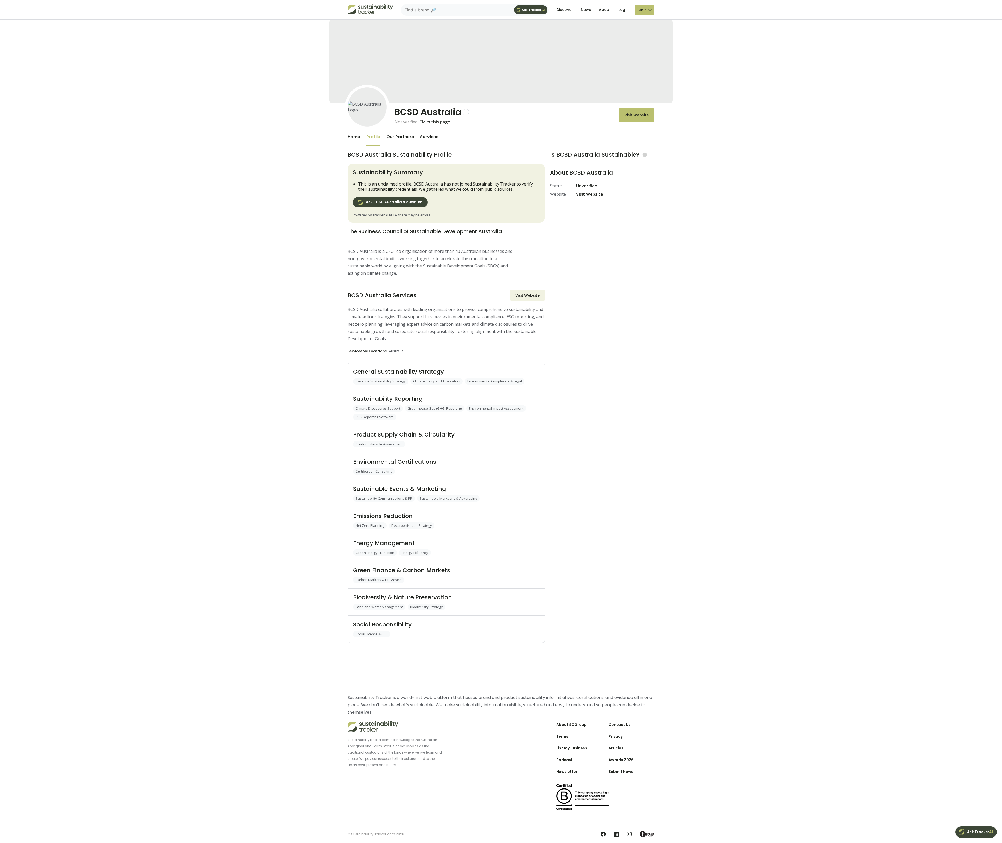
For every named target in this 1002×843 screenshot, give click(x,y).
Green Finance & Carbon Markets (401, 570)
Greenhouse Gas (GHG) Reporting (435, 408)
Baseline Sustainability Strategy (381, 381)
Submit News (621, 771)
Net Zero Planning (370, 525)
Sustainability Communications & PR (384, 498)
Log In (624, 9)
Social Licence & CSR (372, 634)
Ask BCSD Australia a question (394, 202)
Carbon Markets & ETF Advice (379, 579)
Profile (373, 137)
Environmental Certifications (394, 462)
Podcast (564, 759)
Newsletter (566, 771)
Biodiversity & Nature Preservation (402, 597)
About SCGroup (571, 724)
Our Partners (400, 137)
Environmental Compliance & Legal (494, 381)
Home (354, 137)
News (586, 9)
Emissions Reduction (383, 516)
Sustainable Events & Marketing (399, 489)
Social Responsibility (382, 624)
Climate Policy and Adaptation (436, 381)
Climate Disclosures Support (378, 408)
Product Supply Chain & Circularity (404, 435)
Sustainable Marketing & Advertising (448, 498)
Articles (616, 748)
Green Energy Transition (375, 552)
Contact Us (619, 724)
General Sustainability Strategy (398, 372)
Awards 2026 (621, 759)
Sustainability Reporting (388, 399)
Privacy (616, 736)
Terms (562, 736)
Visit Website (636, 115)
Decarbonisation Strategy (411, 525)
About (605, 9)
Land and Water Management (379, 607)
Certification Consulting (374, 471)
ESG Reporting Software (375, 417)
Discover (565, 9)
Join (643, 10)
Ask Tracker (533, 9)
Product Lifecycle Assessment (379, 444)
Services (429, 137)
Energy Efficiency (415, 552)
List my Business (571, 748)
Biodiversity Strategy (426, 607)
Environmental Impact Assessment (496, 408)
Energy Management (384, 543)
